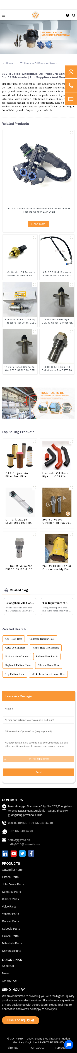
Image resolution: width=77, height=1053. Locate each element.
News (5, 973)
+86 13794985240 (41, 822)
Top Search (62, 1047)
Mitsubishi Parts (12, 943)
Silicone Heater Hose (48, 665)
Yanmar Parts (10, 913)
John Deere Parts (13, 884)
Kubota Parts (10, 899)
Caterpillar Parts (12, 869)
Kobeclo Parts (11, 928)
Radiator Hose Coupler (16, 656)
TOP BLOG (36, 1047)
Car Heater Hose (13, 639)
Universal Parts (11, 950)
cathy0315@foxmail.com (24, 844)
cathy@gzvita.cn (19, 840)
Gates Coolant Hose (15, 647)
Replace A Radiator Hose (17, 665)
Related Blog (19, 590)
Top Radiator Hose (14, 674)
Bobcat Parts (10, 921)
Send (38, 772)
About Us (8, 965)
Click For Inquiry (18, 1020)
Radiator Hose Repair (47, 656)
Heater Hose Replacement (46, 647)
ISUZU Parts (10, 936)
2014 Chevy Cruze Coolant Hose (48, 674)
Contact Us (9, 980)
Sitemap (13, 1047)
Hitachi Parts (10, 877)
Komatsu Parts (11, 891)
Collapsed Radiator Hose (42, 639)
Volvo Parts (9, 906)
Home (9, 63)
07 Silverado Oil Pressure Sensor (38, 63)
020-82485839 (17, 822)
